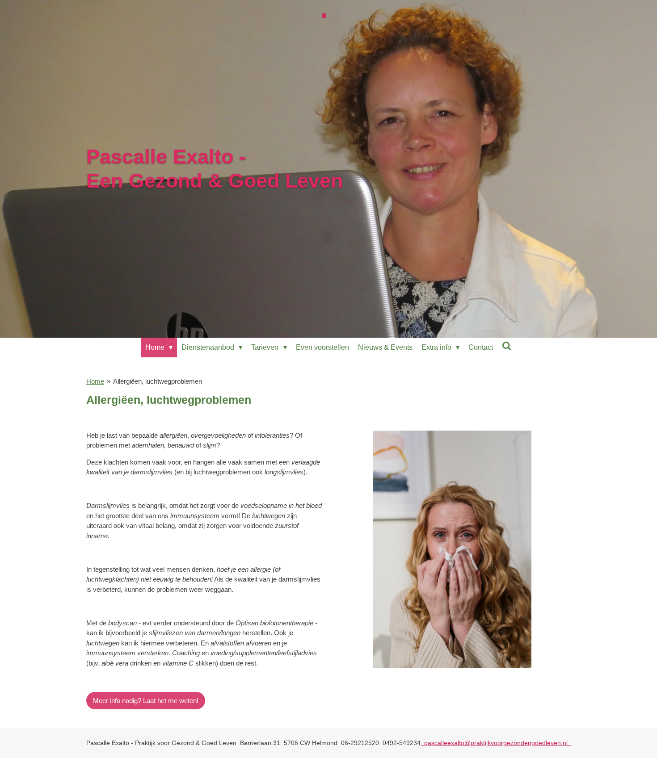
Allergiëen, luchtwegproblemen (157, 381)
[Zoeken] (506, 346)
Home (95, 381)
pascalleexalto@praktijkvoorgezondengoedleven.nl (496, 742)
